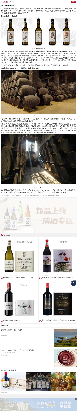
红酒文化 (11, 1)
